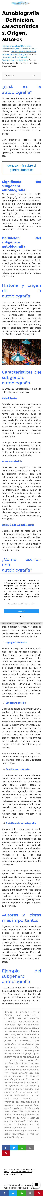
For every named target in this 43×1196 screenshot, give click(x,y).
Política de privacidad (21, 1172)
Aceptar (21, 611)
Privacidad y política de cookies (21, 604)
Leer (21, 616)
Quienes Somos (11, 1169)
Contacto (25, 1169)
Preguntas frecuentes (14, 1174)
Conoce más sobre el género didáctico (21, 168)
